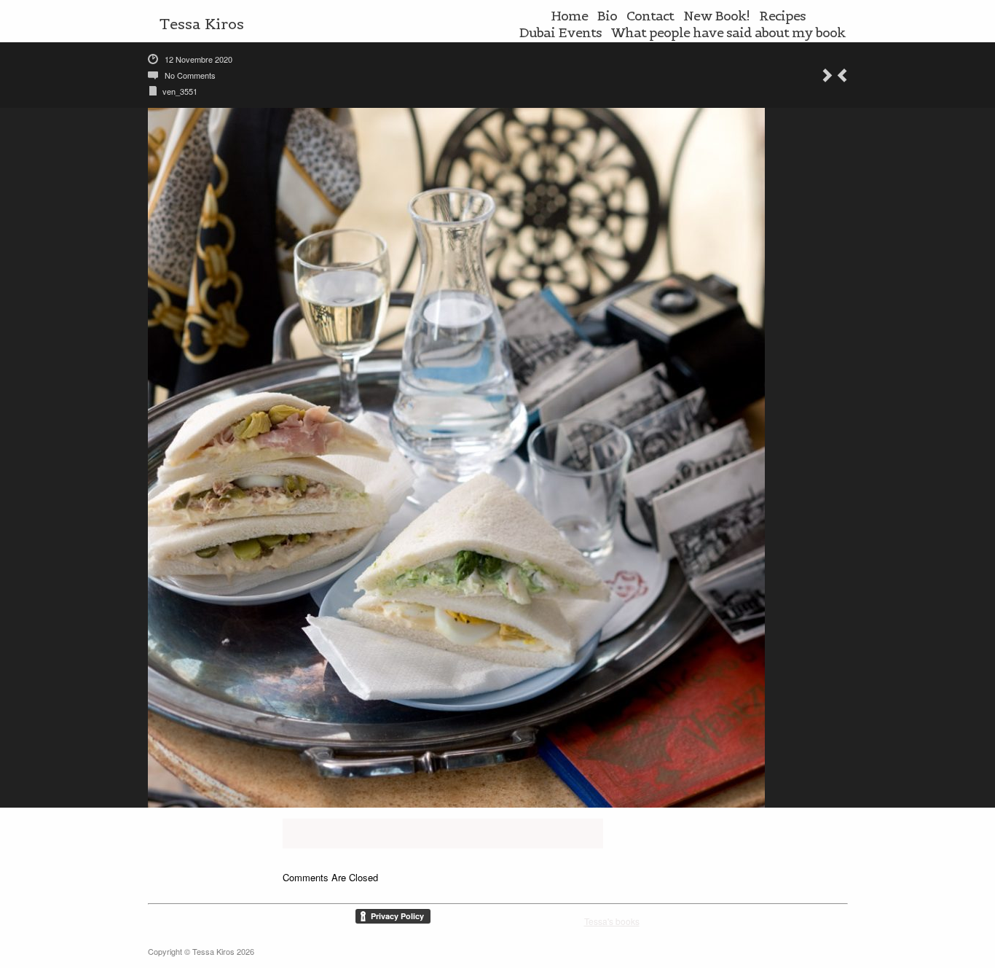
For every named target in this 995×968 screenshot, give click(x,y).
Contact (650, 15)
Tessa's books (612, 921)
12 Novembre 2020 (198, 59)
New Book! (716, 15)
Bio (607, 15)
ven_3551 (179, 91)
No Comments (190, 75)
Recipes (782, 15)
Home (569, 15)
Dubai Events (560, 32)
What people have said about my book (728, 32)
